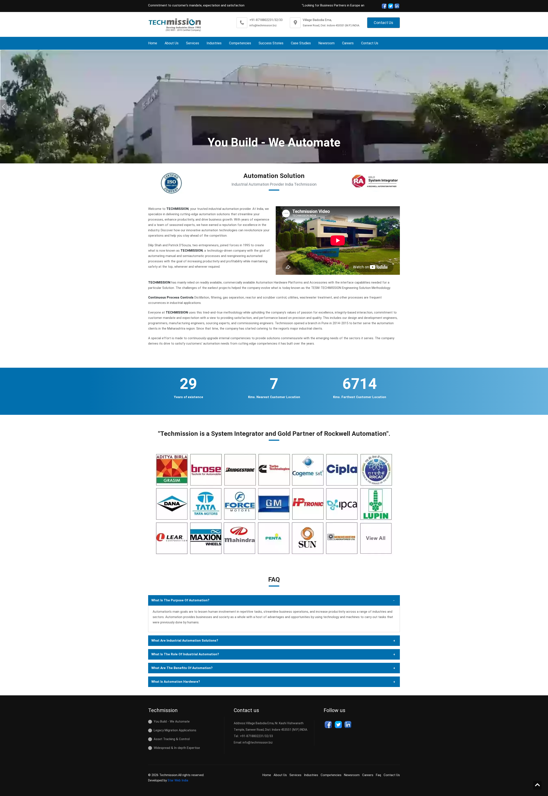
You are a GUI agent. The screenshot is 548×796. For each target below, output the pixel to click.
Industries (214, 43)
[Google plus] (397, 6)
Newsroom (326, 43)
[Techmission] (175, 24)
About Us (172, 43)
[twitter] (390, 6)
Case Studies (301, 43)
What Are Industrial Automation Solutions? (184, 640)
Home (152, 43)
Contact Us (383, 22)
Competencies (240, 43)
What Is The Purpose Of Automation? (180, 600)
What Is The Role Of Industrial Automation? (185, 654)
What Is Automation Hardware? (175, 682)
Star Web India (178, 780)
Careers (348, 43)
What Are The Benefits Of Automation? (182, 668)
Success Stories (271, 43)
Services (192, 43)
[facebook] (384, 6)
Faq (378, 775)
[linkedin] (348, 724)
